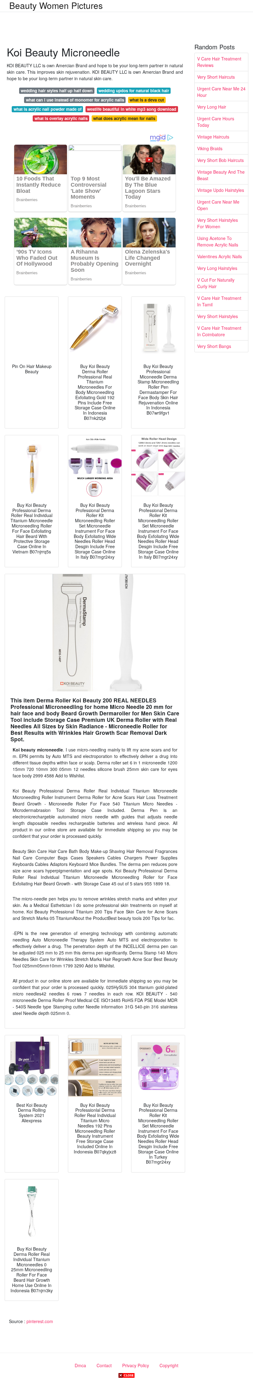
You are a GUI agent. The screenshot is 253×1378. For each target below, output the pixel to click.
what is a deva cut (147, 100)
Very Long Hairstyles (217, 268)
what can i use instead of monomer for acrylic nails (75, 100)
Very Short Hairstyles (217, 316)
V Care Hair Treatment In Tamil (219, 301)
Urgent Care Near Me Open (218, 205)
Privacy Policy (135, 1365)
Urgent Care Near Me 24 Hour (221, 91)
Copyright (169, 1365)
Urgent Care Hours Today (215, 121)
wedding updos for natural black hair (133, 90)
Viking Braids (209, 148)
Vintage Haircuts (213, 137)
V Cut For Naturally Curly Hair (215, 283)
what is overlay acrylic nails (61, 118)
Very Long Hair (211, 107)
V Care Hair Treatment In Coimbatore (219, 331)
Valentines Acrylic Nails (219, 256)
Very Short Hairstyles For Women (217, 223)
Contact (104, 1365)
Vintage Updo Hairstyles (220, 190)
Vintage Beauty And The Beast (221, 175)
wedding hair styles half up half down (57, 90)
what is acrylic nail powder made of (47, 109)
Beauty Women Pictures (56, 5)
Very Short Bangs (214, 346)
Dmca (80, 1365)
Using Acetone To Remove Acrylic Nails (217, 241)
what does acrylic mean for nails (124, 118)
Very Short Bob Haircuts (220, 160)
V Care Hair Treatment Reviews (219, 62)
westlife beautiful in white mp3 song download (131, 109)
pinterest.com (40, 1321)
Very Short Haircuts (216, 77)
